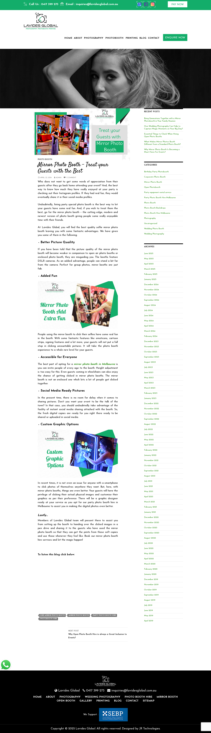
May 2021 (148, 491)
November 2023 (151, 347)
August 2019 (149, 600)
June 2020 (148, 548)
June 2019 (148, 610)
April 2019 (148, 621)
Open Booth (66, 701)
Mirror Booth (167, 697)
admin (58, 177)
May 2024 (149, 321)
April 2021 (148, 497)
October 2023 (150, 352)
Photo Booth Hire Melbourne (157, 213)
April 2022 (149, 445)
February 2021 (150, 507)
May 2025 (149, 259)
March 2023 (149, 388)
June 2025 (148, 253)
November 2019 (151, 585)
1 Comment (71, 177)
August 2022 (150, 424)
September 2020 (151, 533)
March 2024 (149, 331)
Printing (132, 38)
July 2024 (148, 310)
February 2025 (150, 274)
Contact (153, 38)
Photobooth (114, 38)
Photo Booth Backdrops (155, 208)
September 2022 (151, 419)
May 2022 (149, 440)
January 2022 (150, 455)
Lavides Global (69, 690)
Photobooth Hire (48, 619)
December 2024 (151, 285)
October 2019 (150, 590)
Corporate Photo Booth (154, 177)
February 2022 (150, 450)
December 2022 (151, 403)
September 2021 (151, 471)
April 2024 (149, 326)
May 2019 (148, 616)
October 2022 (150, 414)
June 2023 (148, 372)
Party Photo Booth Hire (104, 615)
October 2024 (150, 295)
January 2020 (150, 574)
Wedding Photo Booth (154, 229)
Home (68, 38)
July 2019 (148, 605)
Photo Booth (45, 159)
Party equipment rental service (157, 192)
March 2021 (149, 502)
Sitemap (148, 701)
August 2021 (149, 476)
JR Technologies (149, 728)
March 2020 (149, 564)
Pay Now (177, 4)
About (78, 38)
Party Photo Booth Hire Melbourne (160, 198)
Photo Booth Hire (138, 697)
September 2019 (151, 595)
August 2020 (150, 538)
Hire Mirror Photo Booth (52, 615)
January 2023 (150, 398)
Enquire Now (175, 37)
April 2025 (149, 264)
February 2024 (150, 336)
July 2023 (148, 367)
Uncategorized (150, 223)
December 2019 (151, 579)
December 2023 (151, 341)
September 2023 (151, 357)
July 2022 (148, 429)
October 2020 (150, 528)
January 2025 (150, 279)
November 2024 (151, 290)
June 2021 (148, 486)
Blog (142, 38)
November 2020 (151, 522)
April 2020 (149, 559)
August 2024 (150, 305)
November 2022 (151, 409)
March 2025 (149, 269)
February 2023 (150, 393)
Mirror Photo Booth (79, 615)
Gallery (86, 701)
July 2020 (148, 543)
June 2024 (148, 316)
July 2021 (148, 481)
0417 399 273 (49, 4)
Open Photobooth (152, 187)
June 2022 (148, 435)
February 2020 (150, 569)
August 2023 (150, 362)
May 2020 (149, 554)
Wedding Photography (154, 234)
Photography (93, 38)
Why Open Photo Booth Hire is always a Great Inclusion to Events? (97, 634)
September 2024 (151, 300)
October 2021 (150, 466)
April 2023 (149, 383)
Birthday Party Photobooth (156, 172)
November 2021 (151, 460)
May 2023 (149, 378)
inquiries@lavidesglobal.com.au (97, 4)
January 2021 (150, 512)
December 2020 (151, 517)
